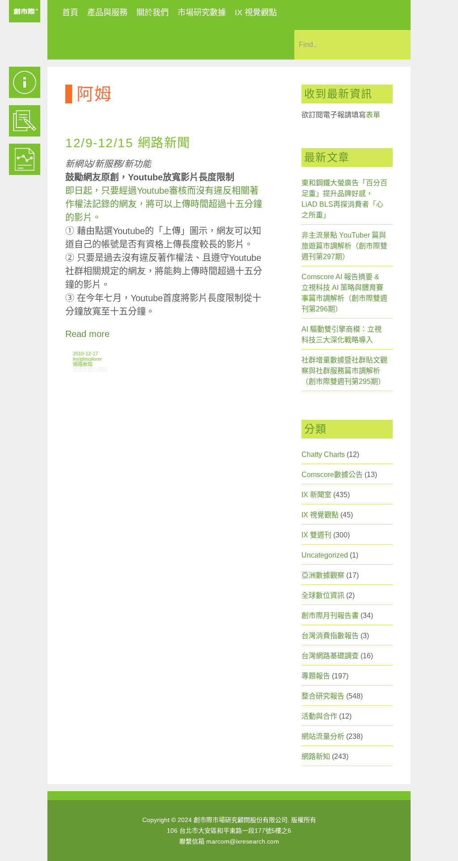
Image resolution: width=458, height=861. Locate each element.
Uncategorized (324, 555)
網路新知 (83, 364)
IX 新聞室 (316, 495)
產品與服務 (107, 12)
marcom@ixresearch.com (242, 841)
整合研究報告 (322, 696)
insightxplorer (87, 359)
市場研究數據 (202, 12)
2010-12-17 (85, 353)
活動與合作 (319, 716)
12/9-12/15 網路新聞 (128, 143)
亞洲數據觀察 (322, 575)
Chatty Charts (323, 454)
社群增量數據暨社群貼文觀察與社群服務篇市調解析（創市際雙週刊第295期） (344, 370)
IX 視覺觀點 (256, 12)
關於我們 (152, 12)
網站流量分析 (322, 736)
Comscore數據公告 (332, 474)
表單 (373, 115)
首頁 (70, 12)
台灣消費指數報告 (330, 635)
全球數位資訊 (322, 595)
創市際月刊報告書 (330, 615)
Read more (87, 334)
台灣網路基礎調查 (330, 656)
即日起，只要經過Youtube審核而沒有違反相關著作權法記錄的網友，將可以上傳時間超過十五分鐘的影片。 (163, 204)
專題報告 (315, 676)
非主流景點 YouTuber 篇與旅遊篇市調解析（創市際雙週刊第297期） (344, 245)
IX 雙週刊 (316, 535)
